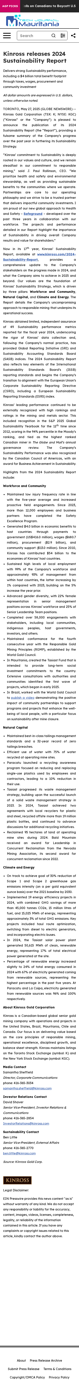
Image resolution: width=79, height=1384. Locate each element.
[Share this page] (73, 35)
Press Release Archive (46, 1360)
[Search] (53, 35)
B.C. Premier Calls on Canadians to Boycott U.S (39, 6)
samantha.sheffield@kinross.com (27, 1088)
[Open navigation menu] (7, 35)
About (21, 1360)
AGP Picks (10, 6)
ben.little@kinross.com (19, 1153)
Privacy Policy (59, 1377)
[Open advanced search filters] (62, 35)
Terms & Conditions (57, 1369)
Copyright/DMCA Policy (27, 1377)
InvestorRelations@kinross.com (26, 1123)
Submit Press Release (24, 1369)
